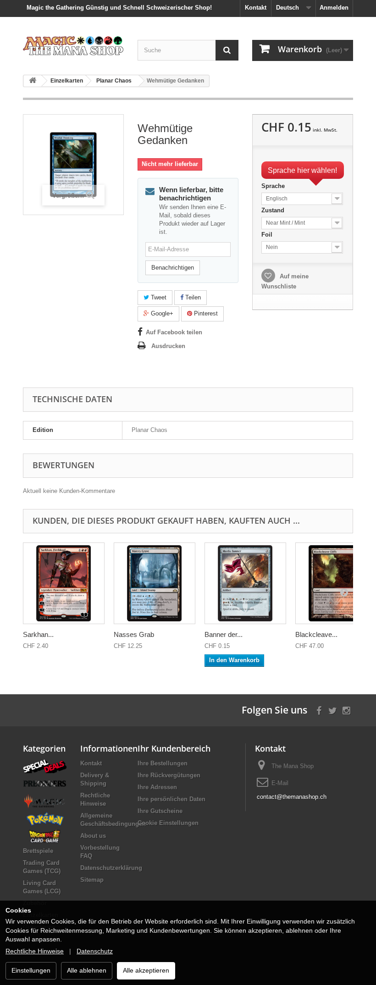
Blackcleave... (316, 634)
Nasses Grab (134, 634)
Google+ (161, 313)
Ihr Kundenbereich (174, 748)
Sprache (274, 186)
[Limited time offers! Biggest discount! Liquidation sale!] (44, 765)
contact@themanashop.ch (291, 796)
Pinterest (205, 313)
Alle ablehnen (86, 970)
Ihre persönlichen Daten (171, 799)
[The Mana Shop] (73, 45)
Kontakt (255, 7)
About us (93, 835)
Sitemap (92, 879)
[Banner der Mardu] (245, 583)
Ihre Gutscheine (160, 811)
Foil (267, 234)
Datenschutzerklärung (111, 867)
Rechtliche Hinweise (35, 951)
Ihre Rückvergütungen (169, 775)
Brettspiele (38, 850)
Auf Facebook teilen (174, 332)
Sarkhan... (38, 634)
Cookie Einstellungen (168, 822)
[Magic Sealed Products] (44, 800)
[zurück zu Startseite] (32, 81)
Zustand (273, 210)
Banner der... (224, 634)
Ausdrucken (168, 346)
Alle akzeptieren (146, 970)
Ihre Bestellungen (163, 763)
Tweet (157, 297)
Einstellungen (30, 970)
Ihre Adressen (157, 787)
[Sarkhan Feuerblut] (64, 583)
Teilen (192, 297)
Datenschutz (95, 951)
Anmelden (334, 7)
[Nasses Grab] (154, 583)
